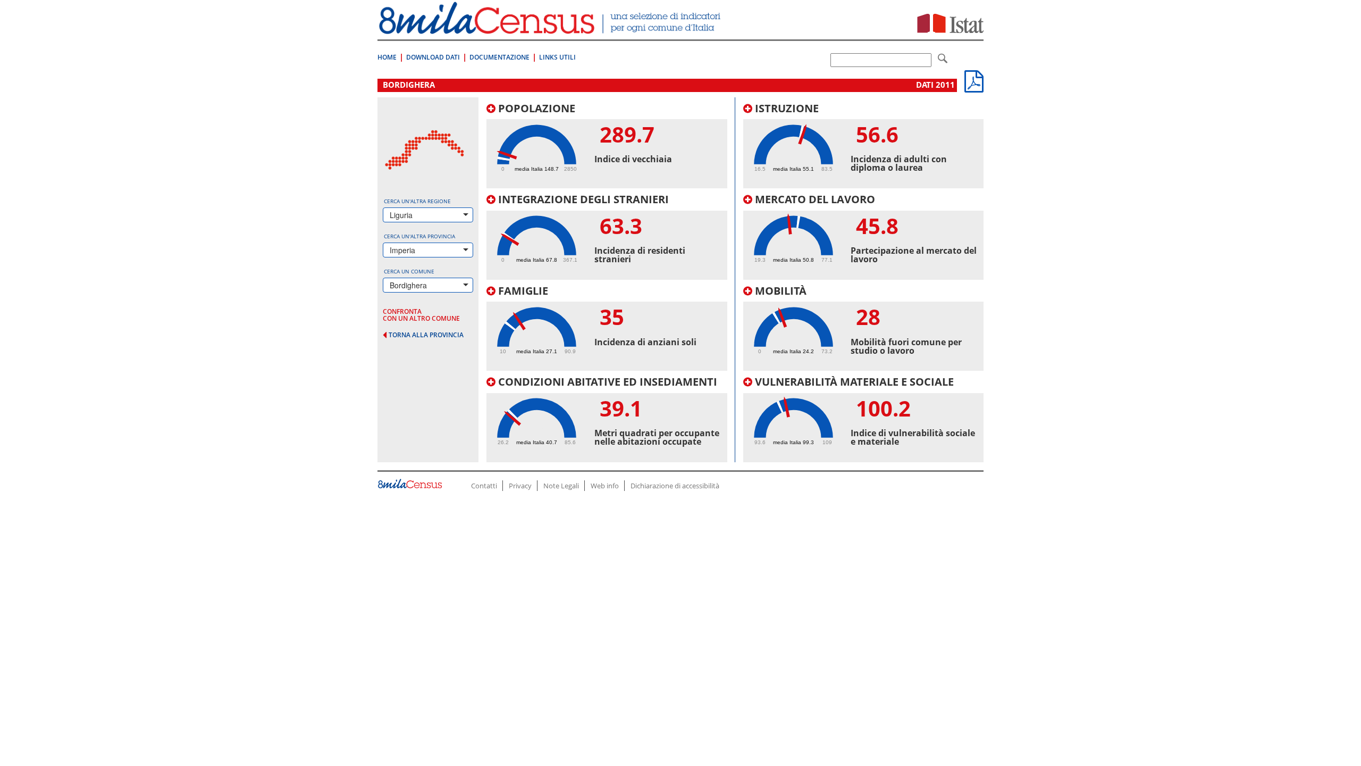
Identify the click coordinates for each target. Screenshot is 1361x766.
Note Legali (561, 485)
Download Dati (433, 57)
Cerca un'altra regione (417, 201)
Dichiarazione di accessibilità (675, 485)
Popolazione (535, 108)
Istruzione (785, 108)
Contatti (484, 485)
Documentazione (499, 57)
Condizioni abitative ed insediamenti (606, 381)
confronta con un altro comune (421, 315)
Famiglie (521, 291)
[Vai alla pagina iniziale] (551, 28)
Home (387, 57)
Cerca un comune (409, 271)
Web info (605, 485)
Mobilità (779, 291)
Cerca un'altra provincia (419, 236)
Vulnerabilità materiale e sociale (853, 381)
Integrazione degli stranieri (582, 199)
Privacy (520, 485)
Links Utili (557, 57)
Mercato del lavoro (813, 199)
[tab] (606, 146)
